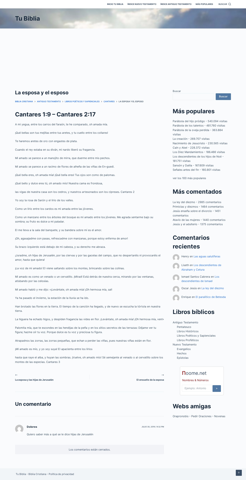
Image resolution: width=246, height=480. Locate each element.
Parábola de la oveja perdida (191, 130)
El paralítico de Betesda (211, 297)
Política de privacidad (61, 474)
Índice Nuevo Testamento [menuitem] (142, 4)
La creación (180, 138)
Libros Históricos (187, 331)
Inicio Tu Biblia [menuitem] (115, 4)
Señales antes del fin (186, 169)
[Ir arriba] (239, 473)
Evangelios (184, 349)
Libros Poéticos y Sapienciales (196, 335)
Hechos (181, 353)
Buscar (177, 91)
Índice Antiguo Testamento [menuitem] (175, 4)
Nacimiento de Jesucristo (189, 143)
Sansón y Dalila (182, 165)
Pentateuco (184, 327)
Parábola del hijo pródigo (189, 121)
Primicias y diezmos (185, 206)
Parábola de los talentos (188, 125)
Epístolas (182, 357)
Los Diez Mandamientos (188, 152)
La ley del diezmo (184, 202)
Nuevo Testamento (185, 344)
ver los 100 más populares (189, 178)
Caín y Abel (180, 147)
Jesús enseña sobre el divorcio (192, 211)
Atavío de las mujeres (186, 219)
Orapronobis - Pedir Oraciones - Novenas (199, 416)
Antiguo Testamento (185, 322)
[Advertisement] (123, 53)
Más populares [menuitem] (204, 4)
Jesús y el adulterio (185, 224)
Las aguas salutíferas (207, 256)
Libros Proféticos (188, 340)
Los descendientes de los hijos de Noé (197, 156)
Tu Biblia (27, 18)
